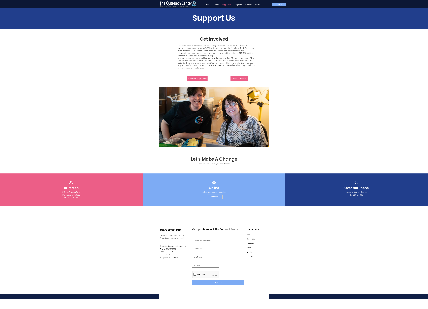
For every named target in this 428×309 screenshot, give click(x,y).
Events (249, 252)
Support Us (251, 239)
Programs (250, 243)
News (249, 248)
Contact (250, 256)
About (249, 234)
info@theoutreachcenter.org (200, 55)
